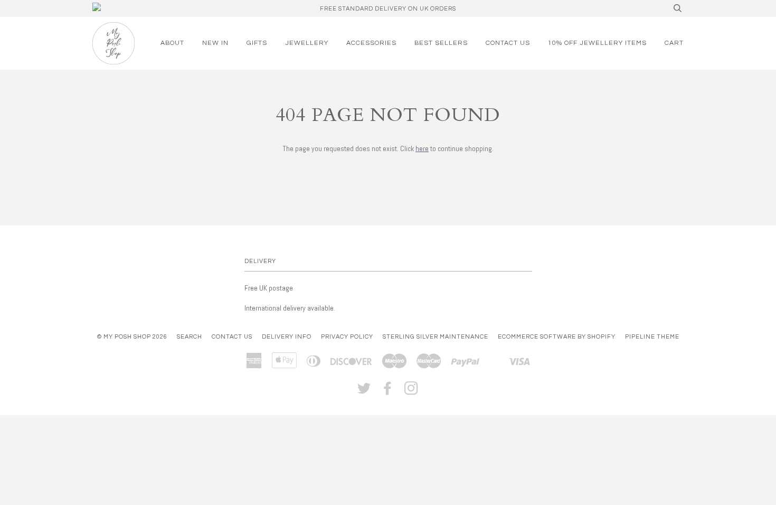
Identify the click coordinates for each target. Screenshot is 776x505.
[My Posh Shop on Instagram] (411, 392)
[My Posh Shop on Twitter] (364, 392)
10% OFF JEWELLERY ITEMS (597, 43)
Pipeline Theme (652, 337)
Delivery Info (286, 337)
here (422, 148)
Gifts (257, 43)
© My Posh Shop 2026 (132, 337)
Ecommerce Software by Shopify (557, 337)
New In (215, 43)
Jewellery (306, 43)
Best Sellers (441, 43)
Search (189, 337)
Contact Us (508, 43)
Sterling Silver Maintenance (435, 337)
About (172, 43)
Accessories (371, 43)
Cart (674, 43)
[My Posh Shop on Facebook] (388, 392)
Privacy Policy (347, 337)
